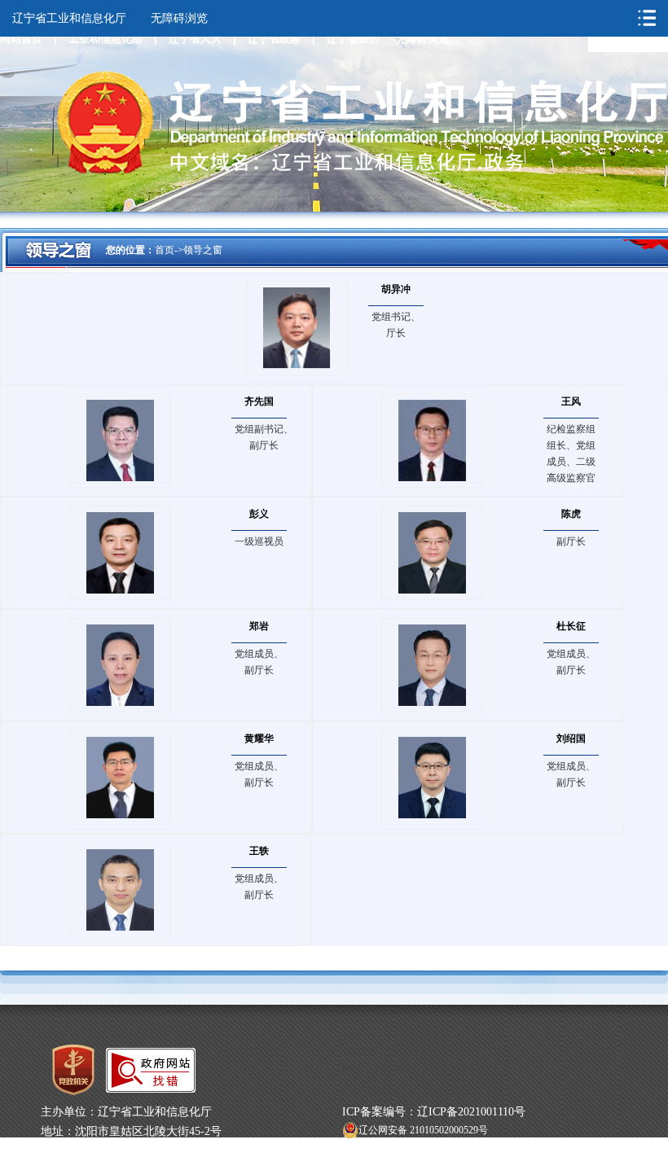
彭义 (259, 513)
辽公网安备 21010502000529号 (423, 1130)
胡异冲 (396, 289)
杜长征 (571, 626)
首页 (164, 250)
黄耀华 (259, 738)
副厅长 (571, 541)
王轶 (259, 851)
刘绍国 (571, 738)
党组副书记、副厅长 (264, 437)
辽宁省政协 (353, 39)
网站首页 (21, 39)
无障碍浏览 (422, 39)
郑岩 (259, 626)
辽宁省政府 (274, 39)
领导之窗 (202, 250)
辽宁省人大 (195, 39)
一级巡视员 (259, 541)
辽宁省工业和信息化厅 (69, 18)
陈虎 (571, 513)
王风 (571, 401)
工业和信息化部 (105, 39)
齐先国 (259, 401)
